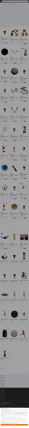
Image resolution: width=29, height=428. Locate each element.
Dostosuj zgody (24, 418)
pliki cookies (19, 410)
